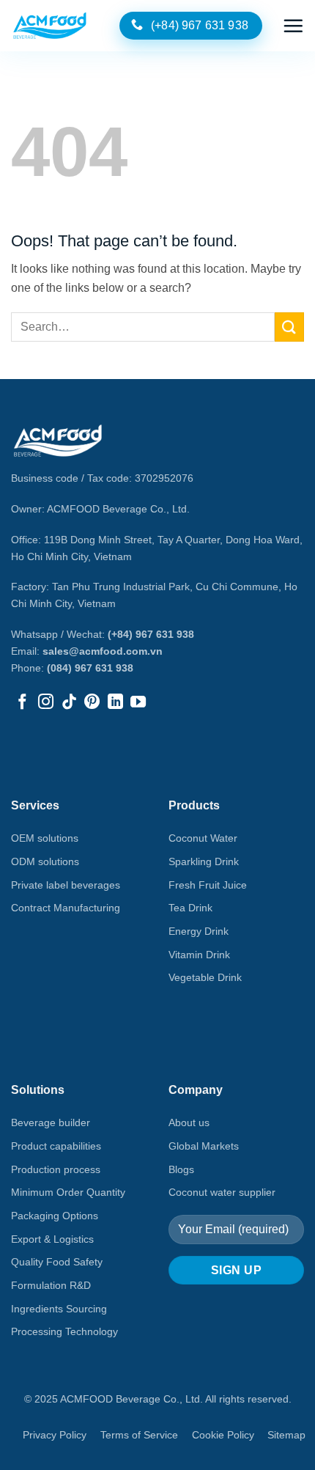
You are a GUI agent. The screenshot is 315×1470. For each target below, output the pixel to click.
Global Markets (203, 1146)
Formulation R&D (51, 1285)
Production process (55, 1169)
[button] (293, 25)
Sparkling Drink (203, 861)
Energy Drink (198, 931)
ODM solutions (45, 861)
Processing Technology (64, 1331)
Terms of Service (139, 1435)
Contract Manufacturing (65, 908)
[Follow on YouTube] (138, 702)
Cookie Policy (223, 1435)
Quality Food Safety (57, 1262)
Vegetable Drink (205, 977)
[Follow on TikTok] (69, 702)
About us (189, 1122)
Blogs (181, 1169)
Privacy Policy (54, 1435)
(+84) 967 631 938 (151, 634)
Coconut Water (202, 838)
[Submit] (289, 326)
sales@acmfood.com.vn (102, 651)
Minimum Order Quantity (68, 1192)
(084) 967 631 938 (90, 668)
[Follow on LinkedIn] (115, 702)
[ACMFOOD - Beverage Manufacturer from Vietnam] (50, 25)
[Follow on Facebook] (22, 702)
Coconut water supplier (221, 1192)
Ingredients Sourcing (59, 1309)
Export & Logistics (52, 1239)
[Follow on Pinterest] (92, 702)
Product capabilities (56, 1146)
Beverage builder (50, 1122)
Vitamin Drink (199, 954)
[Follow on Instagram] (45, 702)
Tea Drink (190, 908)
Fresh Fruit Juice (207, 885)
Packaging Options (54, 1215)
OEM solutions (44, 838)
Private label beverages (65, 885)
